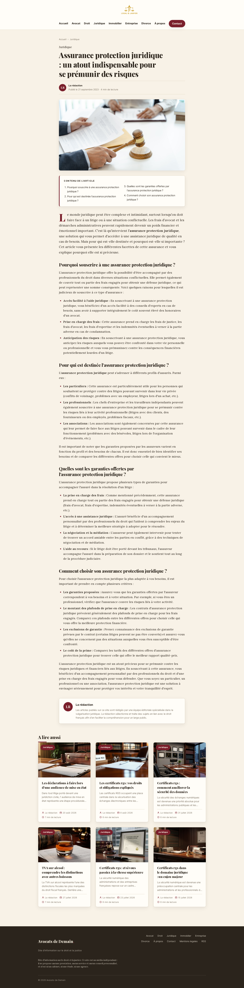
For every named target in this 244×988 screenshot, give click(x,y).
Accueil (63, 23)
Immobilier (115, 23)
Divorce (146, 23)
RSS (204, 941)
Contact (177, 23)
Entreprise (131, 23)
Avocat (76, 23)
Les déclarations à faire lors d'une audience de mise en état (64, 785)
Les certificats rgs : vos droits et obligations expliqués (120, 785)
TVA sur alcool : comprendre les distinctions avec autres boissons (62, 872)
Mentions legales (189, 941)
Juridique (99, 23)
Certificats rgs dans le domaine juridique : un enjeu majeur (172, 872)
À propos (160, 23)
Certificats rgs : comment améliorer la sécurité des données (173, 787)
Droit (87, 23)
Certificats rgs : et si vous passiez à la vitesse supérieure (121, 870)
